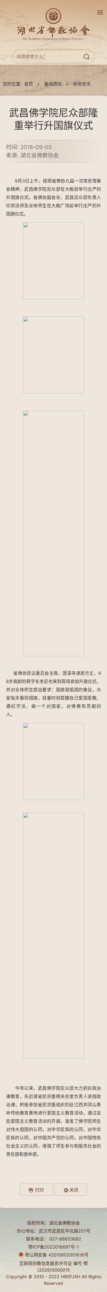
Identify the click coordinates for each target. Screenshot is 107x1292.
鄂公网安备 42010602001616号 (56, 1255)
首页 (28, 84)
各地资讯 (82, 84)
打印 (39, 1190)
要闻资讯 (53, 84)
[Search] (88, 58)
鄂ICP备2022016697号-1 (53, 1247)
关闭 (73, 1190)
